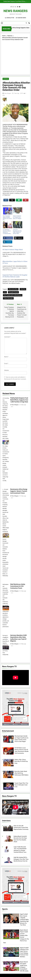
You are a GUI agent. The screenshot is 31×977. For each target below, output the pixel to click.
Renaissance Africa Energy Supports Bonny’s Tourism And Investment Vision (14, 1)
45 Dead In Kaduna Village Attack (13, 249)
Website (6, 370)
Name (6, 356)
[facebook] (11, 7)
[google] (17, 7)
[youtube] (19, 7)
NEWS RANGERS (15, 11)
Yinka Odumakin (8, 298)
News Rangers (7, 93)
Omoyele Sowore (13, 292)
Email (6, 363)
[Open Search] (26, 23)
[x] (15, 7)
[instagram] (13, 7)
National (5, 79)
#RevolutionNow (13, 289)
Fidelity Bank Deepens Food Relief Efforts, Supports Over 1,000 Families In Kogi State (19, 400)
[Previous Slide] (27, 1)
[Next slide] (29, 1)
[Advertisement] (15, 57)
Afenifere (22, 289)
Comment (7, 337)
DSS (5, 292)
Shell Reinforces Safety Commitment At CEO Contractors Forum (17, 586)
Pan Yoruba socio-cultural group (13, 295)
